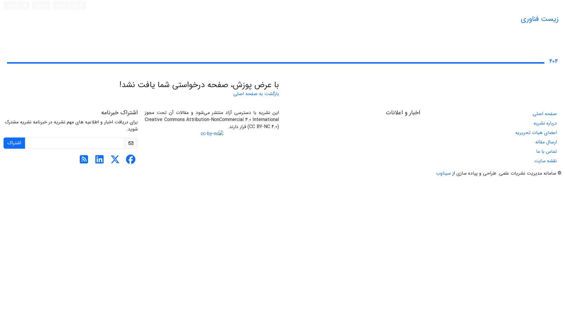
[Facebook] (131, 161)
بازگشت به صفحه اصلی (256, 93)
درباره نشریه (545, 123)
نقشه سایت (545, 161)
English (14, 5)
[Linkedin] (99, 161)
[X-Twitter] (115, 161)
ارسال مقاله (546, 142)
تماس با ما (546, 151)
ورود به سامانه (68, 5)
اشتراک (14, 143)
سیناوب (443, 173)
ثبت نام (42, 5)
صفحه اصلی (545, 113)
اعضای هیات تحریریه (536, 132)
